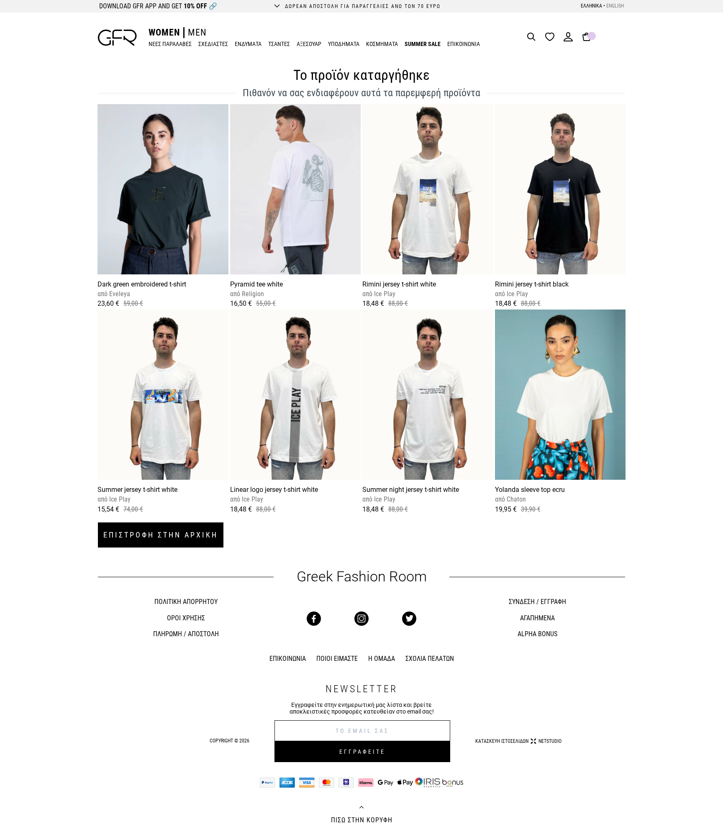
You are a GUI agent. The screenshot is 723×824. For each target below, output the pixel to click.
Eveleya (119, 294)
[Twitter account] (409, 619)
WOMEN (164, 32)
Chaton (515, 499)
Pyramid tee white (256, 284)
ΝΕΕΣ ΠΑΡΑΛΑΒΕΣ (170, 44)
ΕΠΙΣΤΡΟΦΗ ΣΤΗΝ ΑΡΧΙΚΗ (160, 534)
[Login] (568, 40)
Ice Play (383, 294)
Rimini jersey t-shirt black (532, 284)
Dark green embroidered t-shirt (141, 284)
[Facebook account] (314, 619)
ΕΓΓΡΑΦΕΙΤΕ (362, 751)
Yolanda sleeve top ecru (530, 490)
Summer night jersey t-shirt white (410, 490)
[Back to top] (361, 808)
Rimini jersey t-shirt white (399, 284)
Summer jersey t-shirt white (137, 490)
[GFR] (117, 38)
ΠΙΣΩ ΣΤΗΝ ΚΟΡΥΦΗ (361, 820)
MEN (197, 32)
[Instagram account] (361, 619)
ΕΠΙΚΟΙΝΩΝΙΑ (463, 44)
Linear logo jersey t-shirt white (274, 490)
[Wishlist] (552, 37)
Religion (252, 294)
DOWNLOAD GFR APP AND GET (158, 6)
